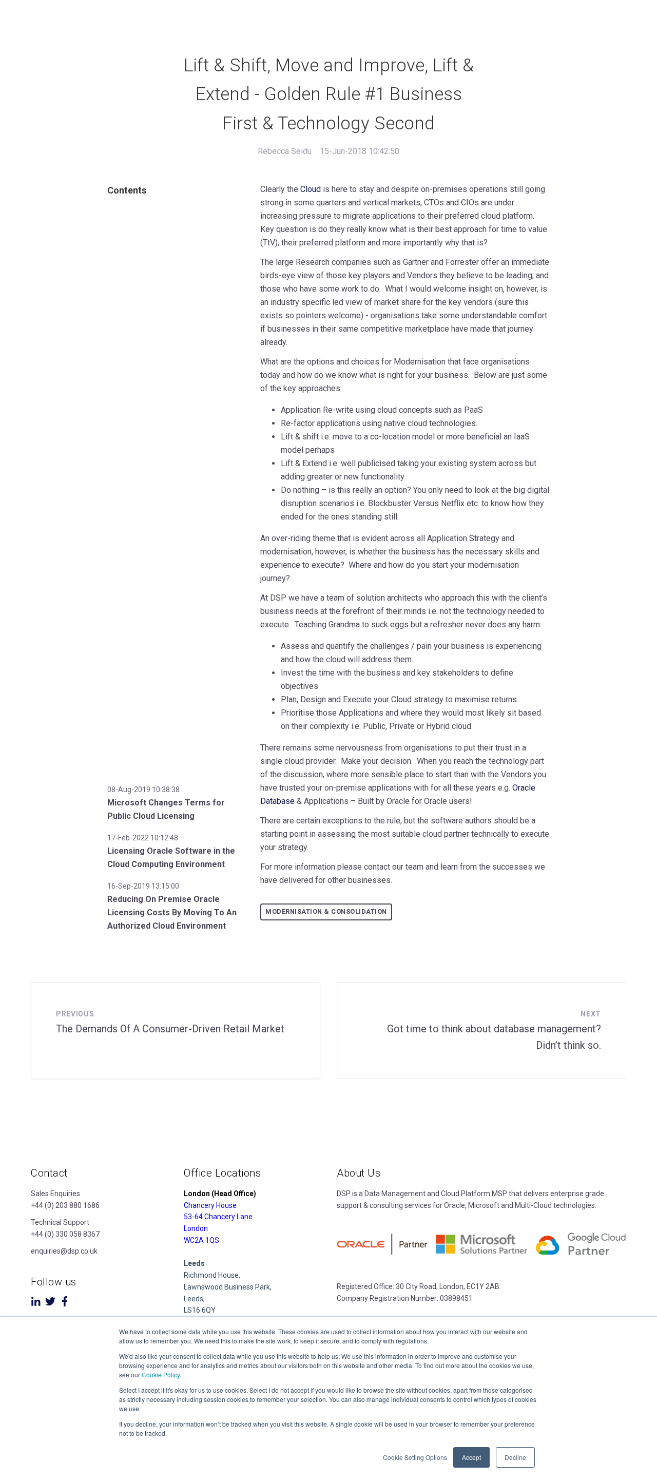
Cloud (310, 189)
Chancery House (210, 1205)
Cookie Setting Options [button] (415, 1457)
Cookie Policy (161, 1374)
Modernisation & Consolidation (326, 911)
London (196, 1228)
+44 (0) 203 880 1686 (65, 1205)
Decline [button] (515, 1457)
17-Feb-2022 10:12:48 (142, 838)
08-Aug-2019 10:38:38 (143, 789)
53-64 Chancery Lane (218, 1217)
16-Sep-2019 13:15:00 (143, 886)
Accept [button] (471, 1457)
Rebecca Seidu (285, 151)
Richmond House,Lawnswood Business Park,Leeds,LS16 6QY (228, 1286)
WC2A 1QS (201, 1240)
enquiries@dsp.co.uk (64, 1251)
